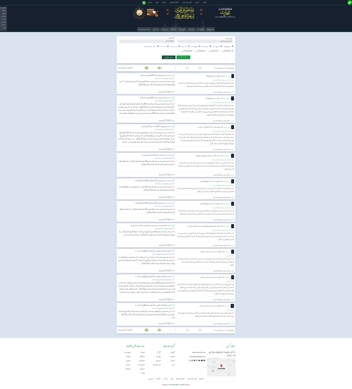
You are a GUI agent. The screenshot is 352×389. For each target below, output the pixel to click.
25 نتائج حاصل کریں (213, 51)
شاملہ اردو (4, 28)
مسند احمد (155, 29)
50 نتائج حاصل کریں (200, 51)
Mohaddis (175, 385)
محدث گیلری (128, 369)
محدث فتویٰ (4, 11)
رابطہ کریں (150, 2)
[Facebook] (204, 360)
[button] (144, 3)
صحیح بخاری (210, 29)
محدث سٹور (142, 352)
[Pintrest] (194, 360)
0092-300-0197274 (198, 352)
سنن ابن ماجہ (165, 29)
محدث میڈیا (4, 19)
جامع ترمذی (182, 29)
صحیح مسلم (201, 29)
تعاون (157, 2)
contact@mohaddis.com (197, 356)
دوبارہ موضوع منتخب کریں (183, 57)
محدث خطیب (142, 369)
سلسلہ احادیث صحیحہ (144, 29)
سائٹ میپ (151, 379)
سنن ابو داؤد (191, 29)
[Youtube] (202, 360)
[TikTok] (192, 360)
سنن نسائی (173, 29)
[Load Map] (221, 367)
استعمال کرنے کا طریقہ (174, 2)
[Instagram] (197, 360)
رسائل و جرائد (4, 25)
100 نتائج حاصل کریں (187, 51)
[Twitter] (199, 360)
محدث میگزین (3, 16)
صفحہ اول (205, 2)
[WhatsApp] (190, 360)
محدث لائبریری (3, 8)
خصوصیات (197, 2)
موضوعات (164, 2)
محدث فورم (4, 14)
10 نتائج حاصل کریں (226, 51)
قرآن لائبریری (3, 22)
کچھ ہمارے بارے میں (186, 2)
